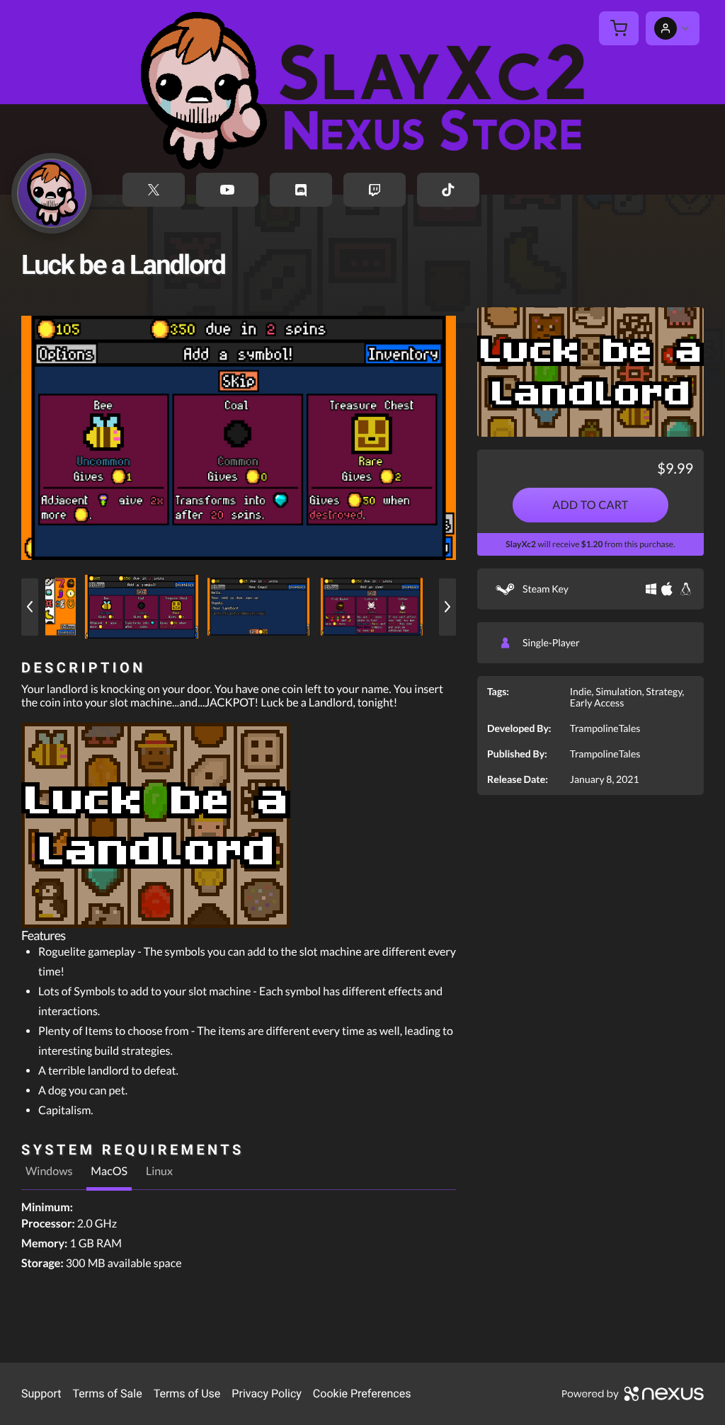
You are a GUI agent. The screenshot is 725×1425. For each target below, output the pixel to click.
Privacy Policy (267, 1393)
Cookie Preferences (362, 1393)
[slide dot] (141, 607)
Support (41, 1393)
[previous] (29, 607)
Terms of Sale (107, 1393)
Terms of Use (187, 1393)
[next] (447, 607)
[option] (238, 437)
